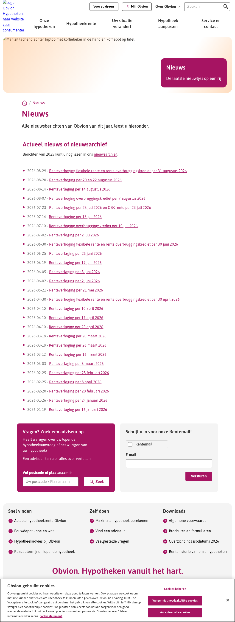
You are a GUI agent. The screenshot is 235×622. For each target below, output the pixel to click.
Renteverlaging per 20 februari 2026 (79, 391)
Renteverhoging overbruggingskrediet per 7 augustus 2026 (97, 198)
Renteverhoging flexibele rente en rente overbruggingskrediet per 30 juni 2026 (113, 244)
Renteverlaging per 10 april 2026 (76, 309)
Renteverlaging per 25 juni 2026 (75, 253)
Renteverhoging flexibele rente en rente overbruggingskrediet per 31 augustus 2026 (118, 171)
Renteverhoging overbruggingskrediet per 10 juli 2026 (93, 226)
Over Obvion (166, 6)
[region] (117, 600)
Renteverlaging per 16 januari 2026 (78, 410)
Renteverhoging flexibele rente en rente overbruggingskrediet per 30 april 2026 (114, 299)
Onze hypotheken (44, 24)
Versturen (199, 476)
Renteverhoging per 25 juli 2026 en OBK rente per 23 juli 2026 (100, 208)
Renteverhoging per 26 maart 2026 (77, 345)
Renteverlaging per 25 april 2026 (76, 327)
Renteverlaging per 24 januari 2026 (78, 400)
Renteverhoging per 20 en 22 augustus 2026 (85, 180)
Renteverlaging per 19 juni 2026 (75, 263)
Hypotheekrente (81, 24)
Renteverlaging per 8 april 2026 (75, 382)
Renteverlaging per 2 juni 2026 (74, 281)
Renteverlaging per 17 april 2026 (76, 318)
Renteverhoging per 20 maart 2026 (77, 336)
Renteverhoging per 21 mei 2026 (76, 290)
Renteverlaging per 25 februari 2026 (79, 373)
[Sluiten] (228, 600)
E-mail (131, 455)
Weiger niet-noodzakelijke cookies (175, 600)
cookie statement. (51, 616)
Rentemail (143, 444)
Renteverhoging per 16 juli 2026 (75, 217)
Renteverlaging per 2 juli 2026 (74, 235)
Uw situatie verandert (122, 24)
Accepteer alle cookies (175, 612)
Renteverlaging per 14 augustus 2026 (79, 189)
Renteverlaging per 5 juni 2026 (74, 272)
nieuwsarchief (105, 154)
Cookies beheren (175, 589)
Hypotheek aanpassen (168, 24)
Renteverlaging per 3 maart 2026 (76, 364)
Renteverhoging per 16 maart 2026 (77, 354)
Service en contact (211, 24)
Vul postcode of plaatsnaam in (48, 473)
